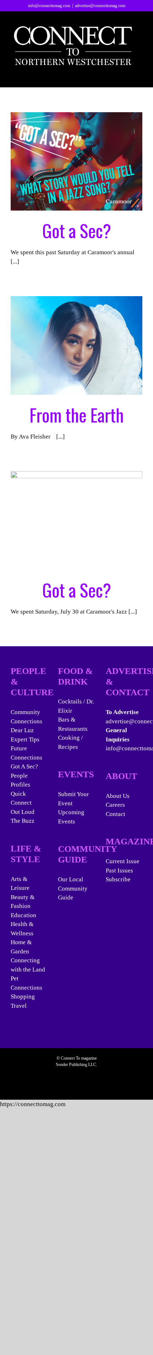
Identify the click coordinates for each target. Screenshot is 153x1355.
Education (23, 915)
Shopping (23, 996)
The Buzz (23, 820)
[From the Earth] (76, 345)
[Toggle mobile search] (127, 76)
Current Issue (122, 861)
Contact (115, 814)
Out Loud (23, 812)
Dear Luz (22, 730)
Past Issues (119, 870)
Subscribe (118, 879)
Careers (115, 804)
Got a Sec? (76, 230)
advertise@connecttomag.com (100, 5)
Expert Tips (25, 739)
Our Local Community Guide (73, 888)
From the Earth (77, 414)
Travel (19, 1005)
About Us (118, 796)
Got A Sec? (24, 766)
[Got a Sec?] (76, 161)
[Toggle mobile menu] (139, 76)
